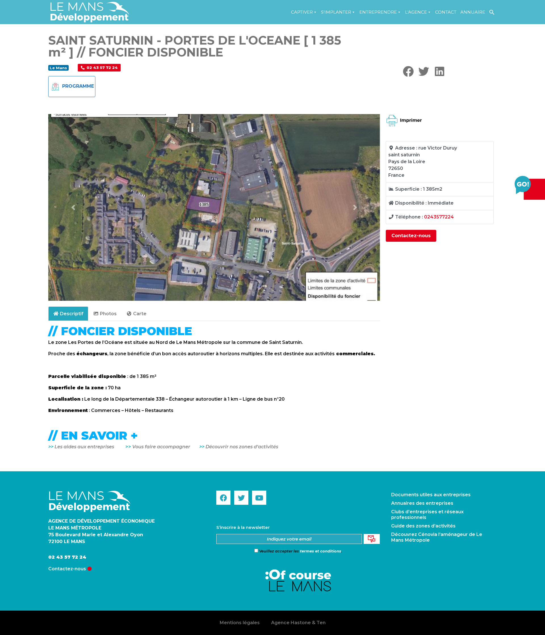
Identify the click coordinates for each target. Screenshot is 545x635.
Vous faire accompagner (165, 446)
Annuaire (472, 12)
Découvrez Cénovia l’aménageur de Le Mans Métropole (436, 537)
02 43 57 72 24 (67, 557)
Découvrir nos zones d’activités (242, 446)
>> (202, 446)
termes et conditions (320, 551)
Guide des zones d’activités (423, 526)
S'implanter (336, 12)
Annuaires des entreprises (422, 503)
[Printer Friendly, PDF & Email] (404, 131)
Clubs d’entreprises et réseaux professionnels (427, 514)
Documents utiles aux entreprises (431, 494)
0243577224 (439, 217)
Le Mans (58, 68)
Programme (78, 86)
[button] (99, 68)
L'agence (416, 12)
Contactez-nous (411, 235)
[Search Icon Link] (492, 12)
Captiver (302, 12)
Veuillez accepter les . (300, 551)
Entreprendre (378, 12)
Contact (445, 12)
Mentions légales (240, 622)
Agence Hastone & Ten (298, 622)
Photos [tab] (108, 313)
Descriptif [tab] (71, 313)
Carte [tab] (139, 313)
